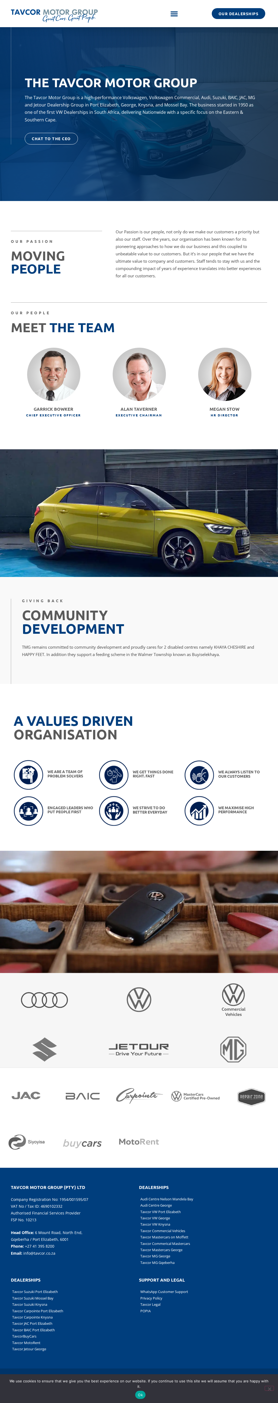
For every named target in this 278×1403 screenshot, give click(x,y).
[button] (174, 14)
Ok (140, 1395)
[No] (269, 1388)
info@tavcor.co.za (39, 1253)
